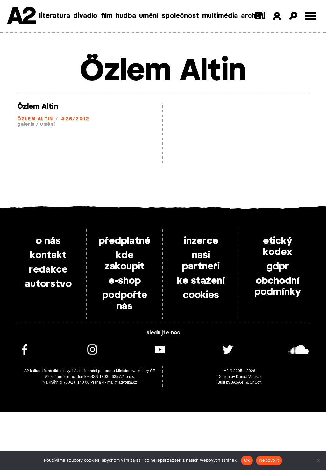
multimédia (220, 16)
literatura (54, 16)
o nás (48, 241)
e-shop (125, 281)
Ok (247, 460)
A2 (21, 17)
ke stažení (201, 281)
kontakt (48, 255)
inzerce (201, 241)
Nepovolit (269, 460)
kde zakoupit (124, 261)
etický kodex (277, 246)
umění (149, 16)
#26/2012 (75, 119)
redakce (48, 270)
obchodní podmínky (277, 286)
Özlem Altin (37, 106)
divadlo (85, 16)
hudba (126, 16)
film (106, 16)
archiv (251, 16)
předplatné (124, 241)
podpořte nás (124, 300)
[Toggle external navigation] (311, 16)
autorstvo (48, 284)
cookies (201, 295)
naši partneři (201, 261)
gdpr (277, 267)
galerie (26, 124)
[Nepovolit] (318, 460)
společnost (180, 16)
